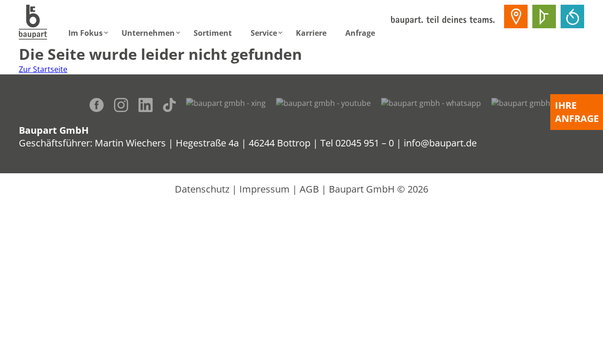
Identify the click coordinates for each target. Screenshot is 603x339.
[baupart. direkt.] (516, 16)
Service (264, 33)
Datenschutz (202, 189)
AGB (309, 189)
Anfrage (360, 33)
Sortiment (213, 33)
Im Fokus (85, 33)
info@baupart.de (440, 143)
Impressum (264, 189)
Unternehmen (148, 33)
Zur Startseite (43, 69)
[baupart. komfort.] (572, 16)
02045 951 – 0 (364, 143)
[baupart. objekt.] (544, 16)
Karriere (311, 33)
